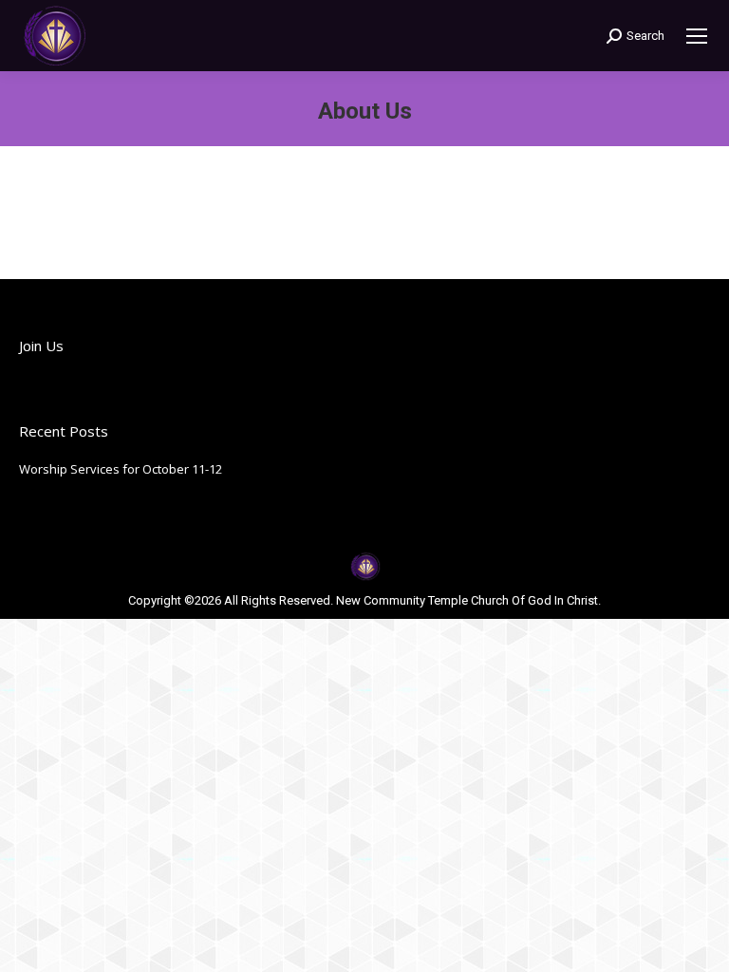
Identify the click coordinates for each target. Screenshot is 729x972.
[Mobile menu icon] (696, 36)
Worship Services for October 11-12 (120, 468)
